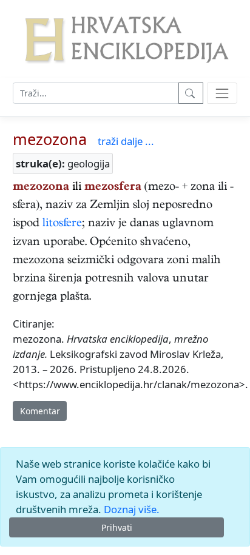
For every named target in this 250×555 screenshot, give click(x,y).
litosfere (62, 224)
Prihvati (116, 527)
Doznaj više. (132, 509)
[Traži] (190, 93)
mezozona (50, 139)
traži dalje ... (126, 141)
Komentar (40, 411)
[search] (222, 93)
